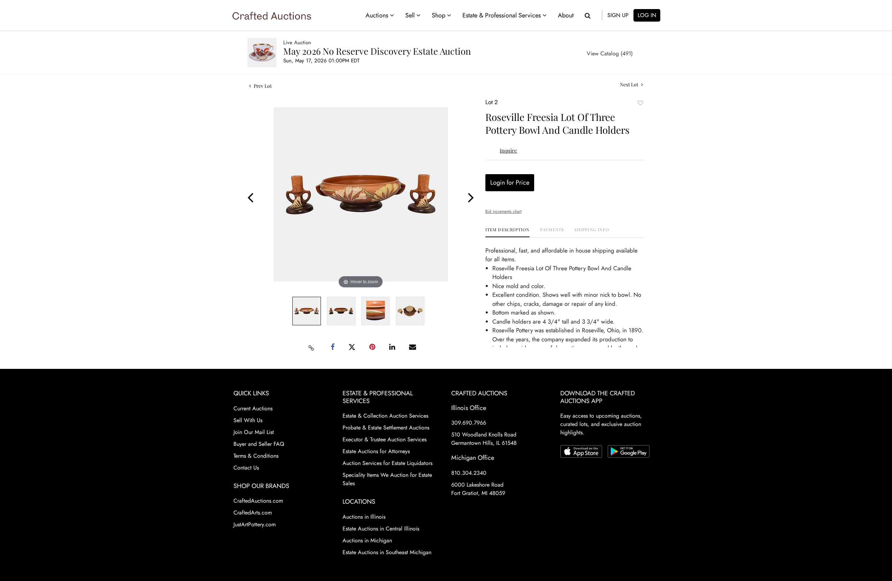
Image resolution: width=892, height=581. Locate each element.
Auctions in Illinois (364, 517)
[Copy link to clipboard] (311, 347)
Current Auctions (252, 408)
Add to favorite (640, 103)
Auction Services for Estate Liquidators (387, 463)
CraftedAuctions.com (258, 501)
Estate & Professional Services (502, 15)
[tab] (507, 232)
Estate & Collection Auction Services (385, 416)
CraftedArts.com (252, 513)
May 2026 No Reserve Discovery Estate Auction (377, 51)
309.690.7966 (468, 423)
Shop (439, 15)
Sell (410, 15)
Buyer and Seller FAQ (258, 444)
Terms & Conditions (255, 456)
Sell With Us (247, 420)
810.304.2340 (468, 473)
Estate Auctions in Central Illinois (381, 529)
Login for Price (509, 182)
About (566, 15)
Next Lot (629, 84)
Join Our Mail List (253, 432)
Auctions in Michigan (367, 540)
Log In (647, 15)
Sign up (618, 15)
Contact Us (246, 468)
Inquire (508, 150)
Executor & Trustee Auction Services (384, 439)
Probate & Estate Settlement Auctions (386, 428)
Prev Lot (262, 86)
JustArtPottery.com (254, 524)
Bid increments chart (503, 211)
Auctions (378, 15)
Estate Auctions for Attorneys (376, 451)
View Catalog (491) (610, 53)
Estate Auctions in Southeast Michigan (387, 552)
